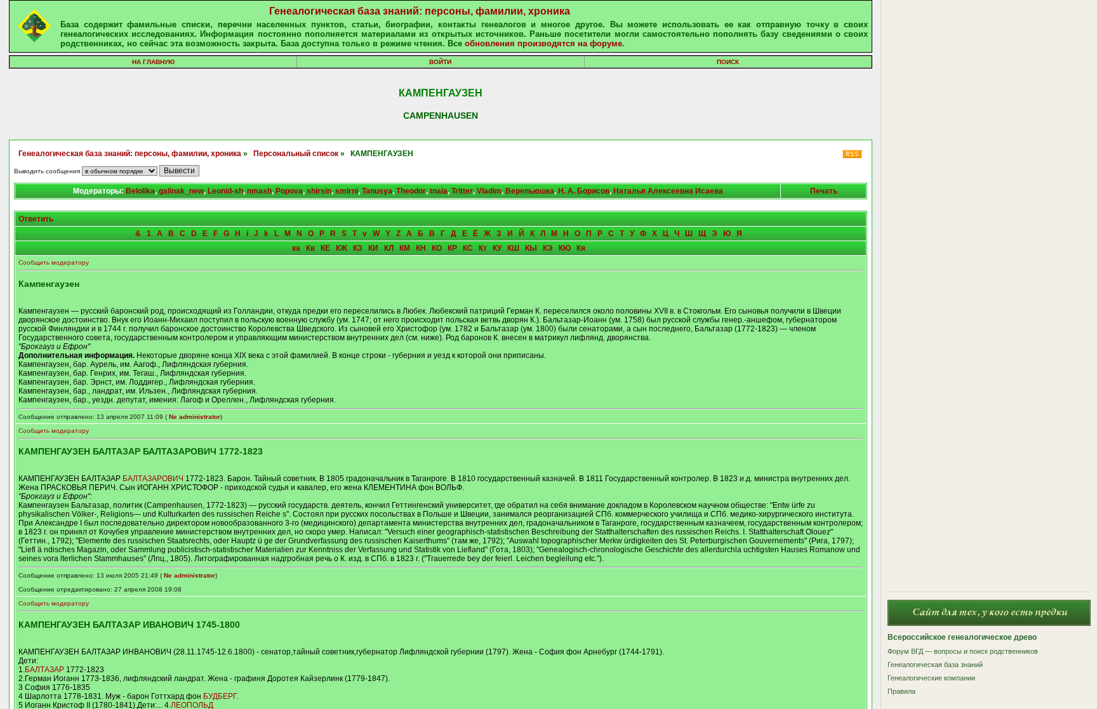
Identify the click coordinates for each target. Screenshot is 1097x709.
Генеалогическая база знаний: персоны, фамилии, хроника (419, 11)
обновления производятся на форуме (543, 43)
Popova (289, 191)
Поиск (728, 61)
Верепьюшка (529, 191)
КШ (513, 248)
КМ (404, 248)
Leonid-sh (225, 191)
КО (437, 248)
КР (452, 248)
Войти (440, 61)
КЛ (389, 248)
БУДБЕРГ (220, 696)
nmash (259, 191)
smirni (346, 191)
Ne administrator (194, 416)
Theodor (411, 191)
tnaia (439, 191)
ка (296, 248)
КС (468, 248)
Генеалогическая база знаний (935, 664)
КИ (373, 248)
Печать (823, 191)
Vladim (489, 191)
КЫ (531, 248)
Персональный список (295, 153)
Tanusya (377, 191)
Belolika (140, 191)
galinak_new (181, 191)
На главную (153, 61)
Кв (310, 248)
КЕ (325, 248)
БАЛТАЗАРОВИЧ (153, 478)
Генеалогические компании (931, 678)
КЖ (341, 248)
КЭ (548, 248)
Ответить (35, 219)
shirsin (319, 191)
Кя (580, 248)
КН (421, 248)
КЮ (565, 248)
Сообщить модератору (53, 262)
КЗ (357, 248)
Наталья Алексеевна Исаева (668, 191)
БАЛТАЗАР (44, 669)
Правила (901, 691)
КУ (497, 248)
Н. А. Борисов (583, 191)
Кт (483, 248)
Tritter (462, 191)
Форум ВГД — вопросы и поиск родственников (963, 651)
